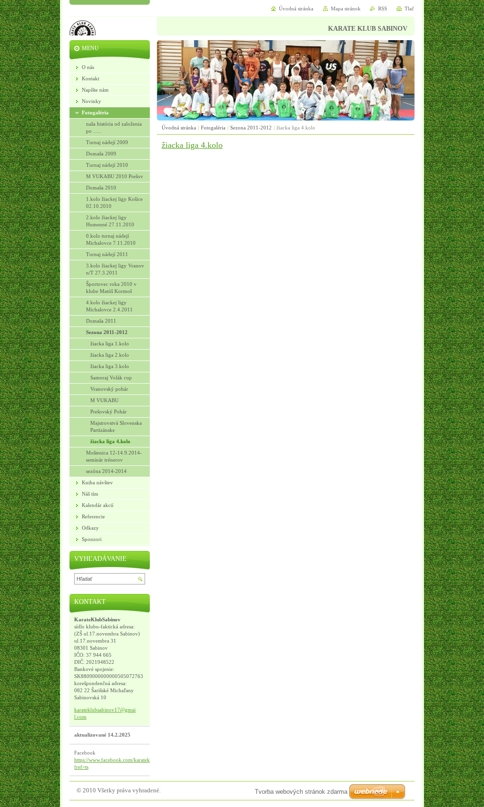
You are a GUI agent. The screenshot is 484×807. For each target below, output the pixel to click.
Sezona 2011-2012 (251, 127)
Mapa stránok (346, 8)
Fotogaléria (213, 127)
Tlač (409, 8)
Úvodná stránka (179, 127)
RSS (382, 8)
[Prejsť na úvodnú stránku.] (82, 34)
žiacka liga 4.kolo (192, 145)
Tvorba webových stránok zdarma (301, 791)
